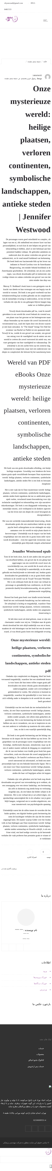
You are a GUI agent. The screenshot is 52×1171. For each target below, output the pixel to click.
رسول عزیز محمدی (28, 78)
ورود (45, 971)
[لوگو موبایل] (48, 1154)
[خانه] (11, 22)
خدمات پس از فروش (36, 1066)
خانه (45, 61)
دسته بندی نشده (34, 61)
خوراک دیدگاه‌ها (40, 983)
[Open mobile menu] (46, 20)
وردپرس (43, 990)
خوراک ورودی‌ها (40, 977)
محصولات (40, 1054)
